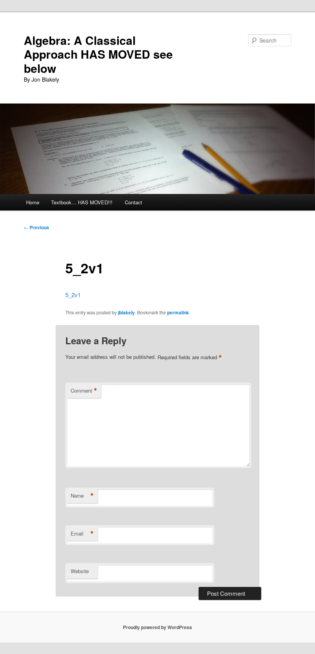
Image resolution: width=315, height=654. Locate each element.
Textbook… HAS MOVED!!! (82, 202)
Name (82, 496)
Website (80, 571)
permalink (178, 312)
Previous (36, 227)
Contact (133, 202)
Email (82, 533)
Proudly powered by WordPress (157, 627)
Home (32, 202)
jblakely (126, 312)
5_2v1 (73, 295)
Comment (84, 391)
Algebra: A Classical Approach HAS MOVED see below (98, 54)
